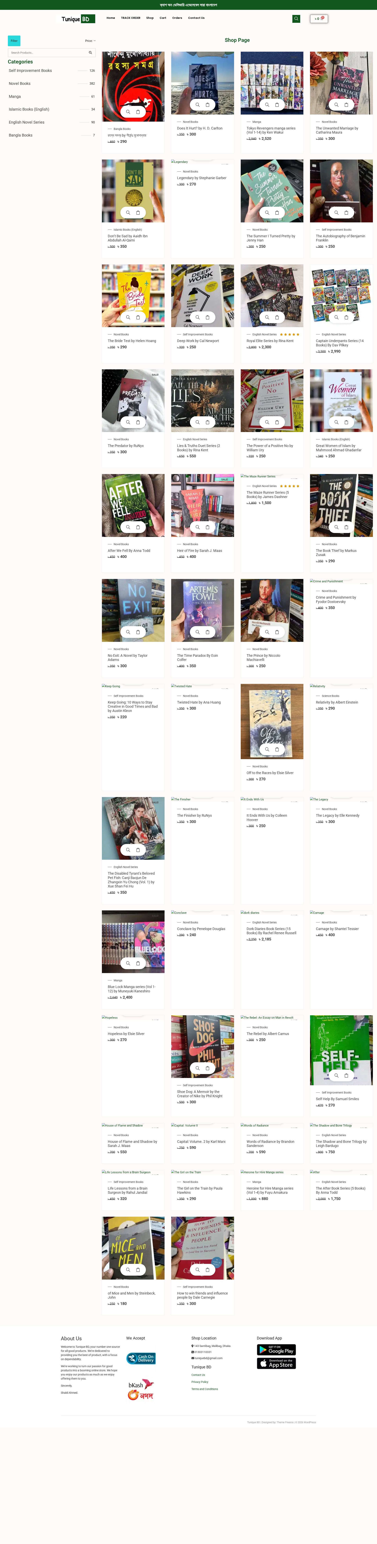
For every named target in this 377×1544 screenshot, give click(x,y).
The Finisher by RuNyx (194, 815)
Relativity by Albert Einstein (337, 702)
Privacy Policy (199, 1381)
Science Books (330, 695)
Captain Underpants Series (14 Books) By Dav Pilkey (340, 343)
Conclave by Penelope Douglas (201, 929)
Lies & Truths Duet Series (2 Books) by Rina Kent (198, 448)
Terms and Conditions (204, 1389)
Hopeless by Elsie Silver (126, 1034)
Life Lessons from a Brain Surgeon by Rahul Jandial (127, 1190)
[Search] (90, 53)
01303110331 (203, 1352)
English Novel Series (26, 122)
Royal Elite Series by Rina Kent (270, 341)
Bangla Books (20, 135)
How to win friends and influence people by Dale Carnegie (202, 1295)
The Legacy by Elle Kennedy (338, 815)
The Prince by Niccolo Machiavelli (263, 657)
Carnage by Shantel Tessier (337, 929)
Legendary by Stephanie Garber (201, 178)
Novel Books (19, 83)
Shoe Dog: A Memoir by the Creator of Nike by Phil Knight (199, 1094)
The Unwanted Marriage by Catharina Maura (337, 130)
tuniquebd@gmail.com (208, 1358)
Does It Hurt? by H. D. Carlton (199, 128)
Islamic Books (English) (29, 109)
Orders (177, 18)
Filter (14, 41)
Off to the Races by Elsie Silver (270, 773)
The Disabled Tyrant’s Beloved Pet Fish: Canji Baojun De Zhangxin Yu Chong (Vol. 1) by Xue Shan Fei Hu (131, 879)
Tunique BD (253, 1422)
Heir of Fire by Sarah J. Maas (199, 551)
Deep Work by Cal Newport (198, 341)
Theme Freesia (285, 1422)
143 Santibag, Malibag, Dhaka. (212, 1346)
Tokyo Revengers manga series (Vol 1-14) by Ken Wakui (271, 130)
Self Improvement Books (30, 70)
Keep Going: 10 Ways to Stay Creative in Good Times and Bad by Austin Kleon (133, 706)
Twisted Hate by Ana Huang (199, 702)
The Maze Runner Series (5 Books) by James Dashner (268, 494)
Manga (15, 96)
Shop (150, 18)
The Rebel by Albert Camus (268, 1034)
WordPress (310, 1422)
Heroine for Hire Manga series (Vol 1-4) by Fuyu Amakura (270, 1190)
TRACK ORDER (130, 18)
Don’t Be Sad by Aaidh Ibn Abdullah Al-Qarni (128, 238)
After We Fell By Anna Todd (129, 551)
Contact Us (196, 18)
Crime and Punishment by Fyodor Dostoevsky (336, 599)
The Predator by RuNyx (126, 446)
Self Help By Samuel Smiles (337, 1099)
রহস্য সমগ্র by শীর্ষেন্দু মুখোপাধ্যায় (127, 135)
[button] (296, 19)
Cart (163, 18)
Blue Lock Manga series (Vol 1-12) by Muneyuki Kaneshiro (132, 989)
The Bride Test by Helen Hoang (132, 341)
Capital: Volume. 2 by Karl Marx (201, 1141)
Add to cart (138, 112)
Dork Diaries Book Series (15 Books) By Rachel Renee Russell (271, 931)
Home (111, 18)
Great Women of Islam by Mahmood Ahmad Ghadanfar (338, 448)
